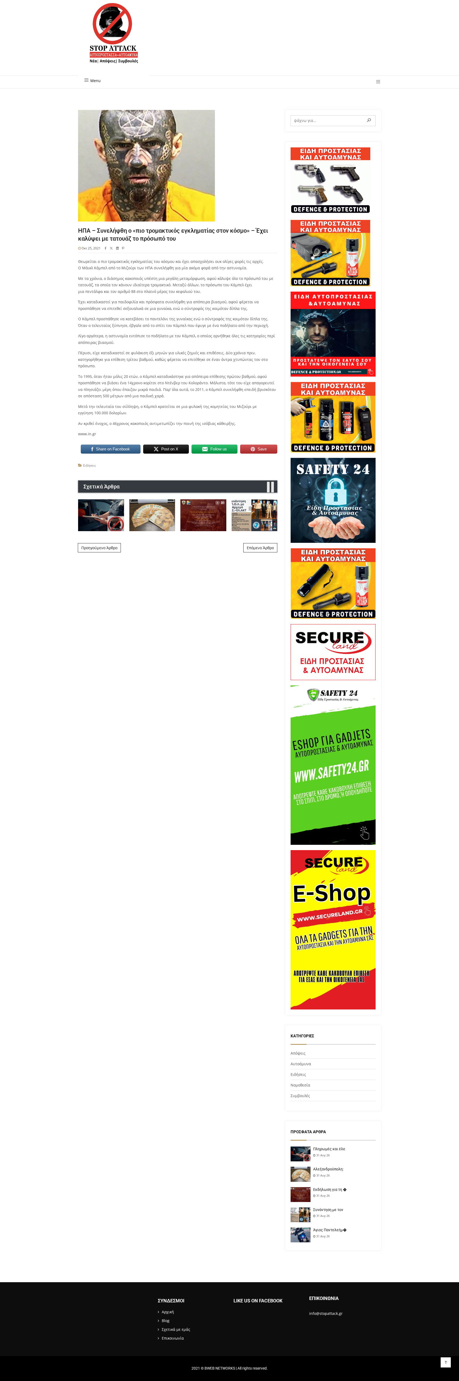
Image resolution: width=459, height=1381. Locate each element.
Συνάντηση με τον (328, 1210)
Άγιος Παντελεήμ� (330, 1230)
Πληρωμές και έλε (329, 1149)
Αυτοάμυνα (301, 1063)
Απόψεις (298, 1053)
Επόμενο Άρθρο (260, 547)
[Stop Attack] (114, 39)
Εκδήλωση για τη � (330, 1189)
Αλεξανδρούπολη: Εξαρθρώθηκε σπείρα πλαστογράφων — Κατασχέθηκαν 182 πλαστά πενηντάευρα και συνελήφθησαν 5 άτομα (152, 515)
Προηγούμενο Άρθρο (99, 547)
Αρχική (168, 1311)
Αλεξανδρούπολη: (328, 1169)
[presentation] (268, 487)
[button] (376, 82)
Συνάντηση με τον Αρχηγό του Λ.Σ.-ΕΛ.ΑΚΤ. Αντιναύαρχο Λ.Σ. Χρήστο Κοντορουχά (254, 515)
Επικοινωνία (173, 1338)
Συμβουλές (300, 1095)
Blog (165, 1320)
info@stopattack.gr (326, 1313)
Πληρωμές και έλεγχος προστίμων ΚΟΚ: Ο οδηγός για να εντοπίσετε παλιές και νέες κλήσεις (101, 514)
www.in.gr (87, 433)
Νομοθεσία (300, 1085)
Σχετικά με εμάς (176, 1329)
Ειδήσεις (89, 465)
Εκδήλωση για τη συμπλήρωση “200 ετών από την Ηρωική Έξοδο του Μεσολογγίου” (203, 515)
